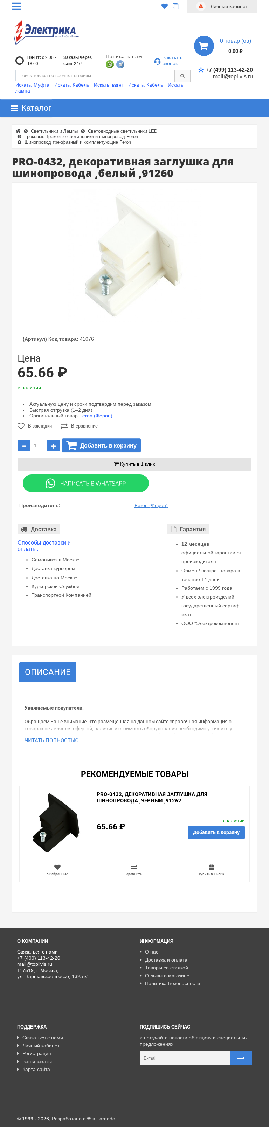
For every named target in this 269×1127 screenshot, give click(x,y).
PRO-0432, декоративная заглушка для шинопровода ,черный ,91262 (152, 797)
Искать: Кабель (71, 85)
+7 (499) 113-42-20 (229, 70)
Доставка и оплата (166, 960)
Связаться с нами (42, 1037)
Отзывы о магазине (167, 975)
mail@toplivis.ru (233, 77)
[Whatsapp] (86, 483)
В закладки (40, 426)
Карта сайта (36, 1069)
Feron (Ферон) (95, 415)
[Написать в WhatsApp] (110, 64)
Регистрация (36, 1053)
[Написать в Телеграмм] (120, 64)
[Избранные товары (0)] (164, 6)
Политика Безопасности (172, 983)
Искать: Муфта (32, 85)
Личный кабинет (41, 1046)
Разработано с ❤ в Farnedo (83, 1118)
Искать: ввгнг (108, 85)
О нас (151, 952)
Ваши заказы (37, 1061)
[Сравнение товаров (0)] (176, 6)
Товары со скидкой (166, 967)
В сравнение (84, 426)
